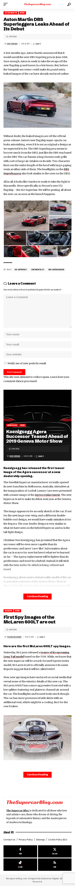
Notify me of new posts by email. (27, 363)
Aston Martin (11, 12)
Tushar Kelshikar (14, 637)
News (22, 12)
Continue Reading (37, 596)
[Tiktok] (20, 864)
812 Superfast (21, 269)
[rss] (55, 864)
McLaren (8, 610)
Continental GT (37, 269)
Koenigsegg (12, 425)
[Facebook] (20, 851)
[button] (6, 4)
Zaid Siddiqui (12, 43)
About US (8, 832)
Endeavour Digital (50, 878)
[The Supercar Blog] (37, 4)
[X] (55, 851)
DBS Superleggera (56, 269)
